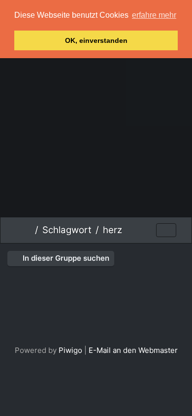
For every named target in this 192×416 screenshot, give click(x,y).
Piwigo (70, 350)
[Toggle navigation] (166, 230)
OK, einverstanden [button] (96, 40)
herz (112, 230)
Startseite (27, 230)
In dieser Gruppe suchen (65, 258)
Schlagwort (67, 230)
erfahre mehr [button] (154, 15)
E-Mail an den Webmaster (133, 350)
